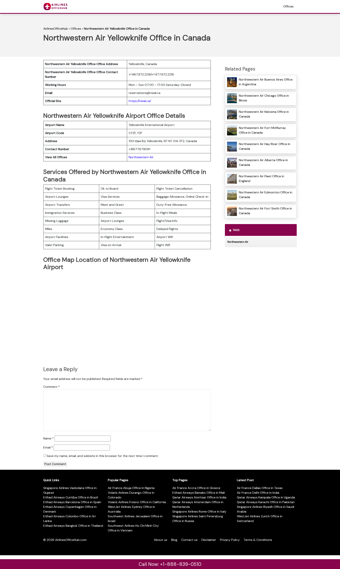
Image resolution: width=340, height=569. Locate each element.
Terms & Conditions (258, 540)
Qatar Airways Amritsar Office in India (199, 497)
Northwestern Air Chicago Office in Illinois (264, 98)
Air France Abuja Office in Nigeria (131, 488)
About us (160, 540)
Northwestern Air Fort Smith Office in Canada (265, 210)
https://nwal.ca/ (140, 101)
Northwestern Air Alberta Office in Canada (263, 162)
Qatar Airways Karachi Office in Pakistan (266, 502)
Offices (288, 6)
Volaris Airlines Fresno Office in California (137, 502)
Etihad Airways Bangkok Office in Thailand (73, 526)
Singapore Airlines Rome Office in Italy (199, 511)
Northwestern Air (141, 157)
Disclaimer (208, 540)
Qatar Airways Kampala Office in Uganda (266, 497)
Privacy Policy (230, 540)
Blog (174, 540)
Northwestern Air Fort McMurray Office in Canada (262, 130)
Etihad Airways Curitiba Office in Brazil (70, 497)
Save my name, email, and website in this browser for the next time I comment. (103, 456)
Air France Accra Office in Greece (196, 488)
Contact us (189, 540)
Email (48, 447)
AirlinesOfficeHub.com (71, 540)
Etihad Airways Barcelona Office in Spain (72, 502)
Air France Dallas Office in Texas (260, 488)
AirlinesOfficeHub (55, 29)
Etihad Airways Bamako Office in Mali (198, 493)
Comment (51, 387)
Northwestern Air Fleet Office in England (261, 178)
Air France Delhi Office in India (258, 493)
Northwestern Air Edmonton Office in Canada (265, 194)
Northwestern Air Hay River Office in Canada (264, 146)
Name (48, 438)
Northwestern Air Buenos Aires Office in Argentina (266, 81)
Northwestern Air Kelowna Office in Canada (264, 114)
